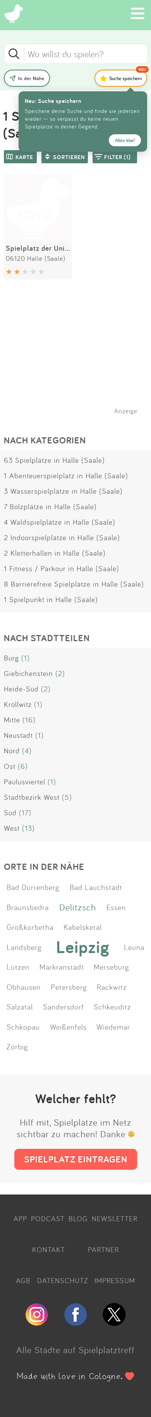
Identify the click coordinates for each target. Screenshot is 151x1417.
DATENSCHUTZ (62, 1280)
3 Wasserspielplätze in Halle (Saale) (63, 491)
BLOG (78, 1218)
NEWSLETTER (114, 1218)
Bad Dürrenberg (33, 887)
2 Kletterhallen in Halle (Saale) (55, 553)
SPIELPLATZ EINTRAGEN (75, 1159)
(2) (60, 673)
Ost (9, 766)
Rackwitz (112, 987)
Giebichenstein (28, 673)
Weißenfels (68, 1027)
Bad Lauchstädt (96, 887)
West (12, 828)
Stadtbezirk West (32, 797)
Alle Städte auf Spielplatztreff (75, 1349)
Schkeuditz (112, 1006)
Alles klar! (125, 140)
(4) (27, 750)
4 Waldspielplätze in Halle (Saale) (59, 522)
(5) (67, 797)
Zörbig (17, 1046)
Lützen (18, 967)
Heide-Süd (21, 688)
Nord (12, 750)
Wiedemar (113, 1027)
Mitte (12, 719)
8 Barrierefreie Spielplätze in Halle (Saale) (74, 584)
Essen (116, 907)
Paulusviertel (24, 781)
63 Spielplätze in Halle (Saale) (54, 460)
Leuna (134, 947)
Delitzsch (77, 907)
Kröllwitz (18, 704)
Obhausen (24, 987)
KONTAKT (48, 1249)
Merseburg (111, 967)
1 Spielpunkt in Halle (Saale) (51, 599)
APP (20, 1218)
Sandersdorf (63, 1006)
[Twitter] (114, 1322)
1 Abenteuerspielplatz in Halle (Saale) (66, 475)
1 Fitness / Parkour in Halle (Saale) (61, 568)
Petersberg (69, 987)
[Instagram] (36, 1322)
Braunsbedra (28, 907)
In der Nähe (31, 78)
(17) (25, 812)
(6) (23, 766)
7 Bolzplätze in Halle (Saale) (50, 506)
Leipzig (83, 947)
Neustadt (18, 735)
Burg (11, 657)
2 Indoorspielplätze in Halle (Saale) (62, 537)
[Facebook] (75, 1322)
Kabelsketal (82, 927)
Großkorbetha (30, 927)
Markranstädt (61, 967)
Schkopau (23, 1027)
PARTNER (103, 1249)
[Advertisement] (79, 356)
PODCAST (48, 1218)
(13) (28, 828)
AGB (23, 1280)
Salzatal (20, 1006)
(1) (25, 657)
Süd (10, 812)
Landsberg (24, 947)
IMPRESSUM (114, 1280)
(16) (29, 719)
